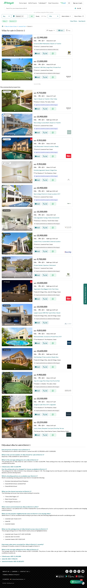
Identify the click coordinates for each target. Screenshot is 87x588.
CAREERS (14, 571)
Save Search (82, 21)
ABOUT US (6, 571)
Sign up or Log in (77, 3)
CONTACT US (24, 571)
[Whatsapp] (52, 53)
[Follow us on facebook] (66, 571)
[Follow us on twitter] (70, 571)
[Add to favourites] (30, 54)
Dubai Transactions (53, 3)
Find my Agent (23, 3)
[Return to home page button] (8, 3)
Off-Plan (43, 16)
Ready (37, 16)
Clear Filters (73, 21)
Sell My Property (32, 3)
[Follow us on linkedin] (74, 571)
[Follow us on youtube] (82, 571)
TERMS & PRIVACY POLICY (11, 574)
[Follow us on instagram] (78, 571)
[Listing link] (37, 46)
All (32, 16)
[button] (6, 16)
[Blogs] (63, 3)
